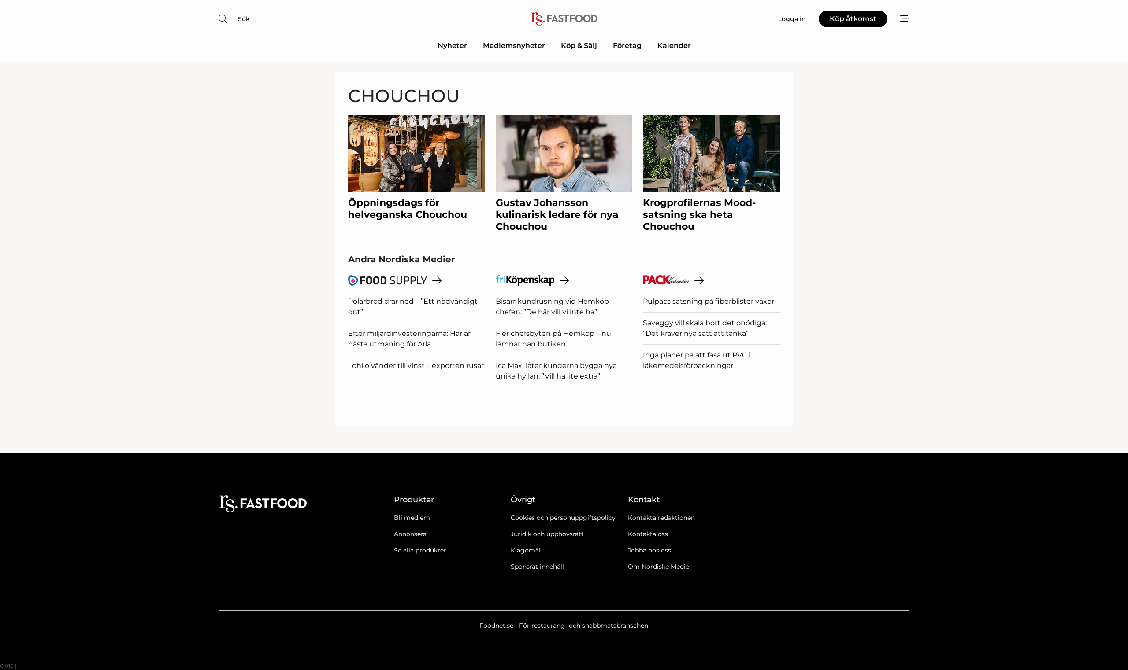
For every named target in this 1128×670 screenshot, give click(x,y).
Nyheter (452, 45)
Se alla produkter (420, 550)
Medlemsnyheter (514, 45)
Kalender (674, 45)
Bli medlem (412, 518)
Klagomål (526, 550)
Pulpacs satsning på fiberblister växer (708, 301)
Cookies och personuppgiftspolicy (563, 518)
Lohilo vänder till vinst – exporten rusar (416, 365)
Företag (627, 45)
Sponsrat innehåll (537, 567)
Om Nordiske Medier (660, 567)
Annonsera (410, 534)
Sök (244, 19)
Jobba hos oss (649, 550)
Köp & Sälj (579, 45)
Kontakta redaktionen (661, 518)
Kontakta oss (648, 534)
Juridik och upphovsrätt (547, 534)
